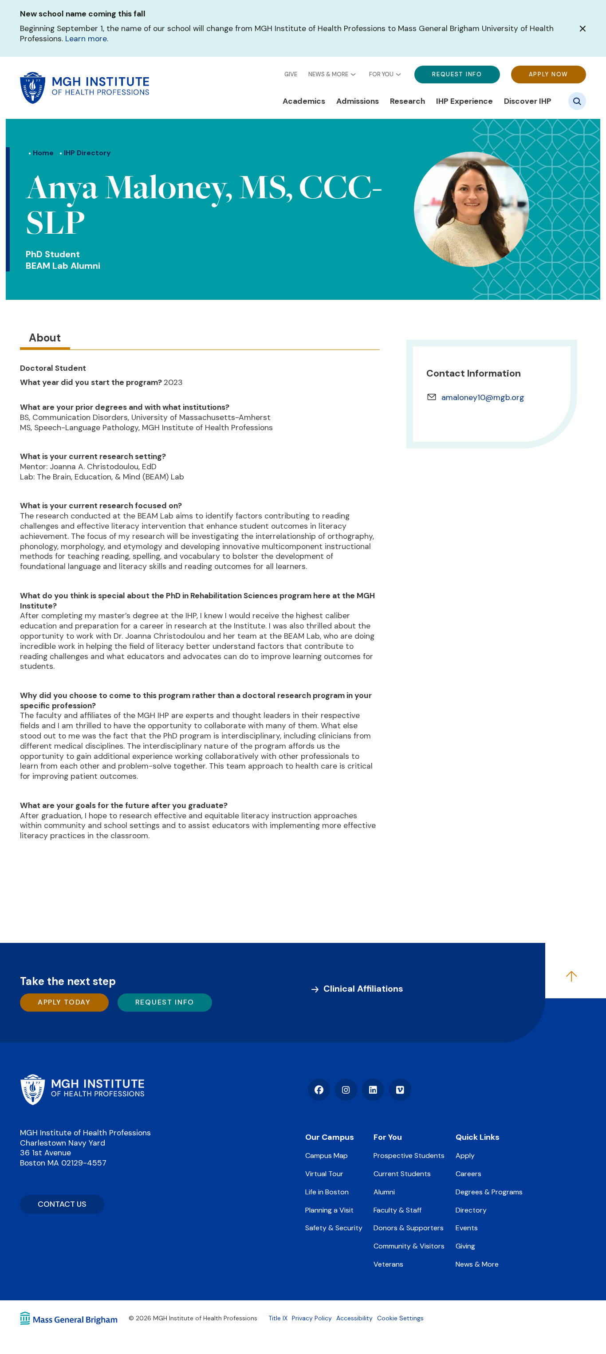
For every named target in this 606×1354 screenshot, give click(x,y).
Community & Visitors (409, 1246)
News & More (328, 74)
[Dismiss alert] (582, 28)
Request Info (457, 74)
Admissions (357, 101)
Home (43, 152)
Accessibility (354, 1318)
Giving (465, 1246)
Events (467, 1227)
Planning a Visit (329, 1210)
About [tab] (45, 338)
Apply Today (64, 1002)
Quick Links (478, 1137)
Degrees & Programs (489, 1192)
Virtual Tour (324, 1173)
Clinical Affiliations (363, 988)
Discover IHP (527, 101)
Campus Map (326, 1155)
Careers (468, 1173)
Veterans (388, 1264)
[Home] (82, 1090)
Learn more (86, 38)
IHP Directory (87, 152)
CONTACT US (62, 1204)
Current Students (402, 1173)
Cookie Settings (400, 1318)
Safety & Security (333, 1227)
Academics (304, 101)
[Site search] (577, 101)
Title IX (277, 1318)
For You (381, 74)
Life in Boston (327, 1192)
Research (407, 101)
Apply (465, 1155)
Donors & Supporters (409, 1227)
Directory (471, 1210)
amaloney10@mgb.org (482, 397)
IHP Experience (464, 101)
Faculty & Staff (397, 1210)
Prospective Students (409, 1155)
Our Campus (329, 1137)
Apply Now (548, 74)
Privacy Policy (312, 1318)
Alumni (384, 1192)
